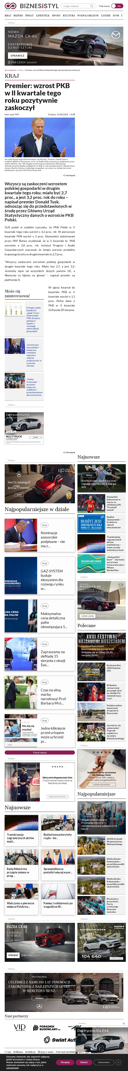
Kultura (69, 15)
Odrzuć (84, 1062)
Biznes (18, 15)
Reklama (18, 1052)
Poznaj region (88, 15)
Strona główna (11, 70)
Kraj (8, 15)
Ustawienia (104, 1062)
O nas (8, 1052)
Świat (29, 15)
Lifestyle (43, 15)
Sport (56, 15)
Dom (116, 15)
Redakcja (30, 1052)
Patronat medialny (66, 1052)
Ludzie (106, 15)
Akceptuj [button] (65, 1062)
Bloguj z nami (45, 1052)
